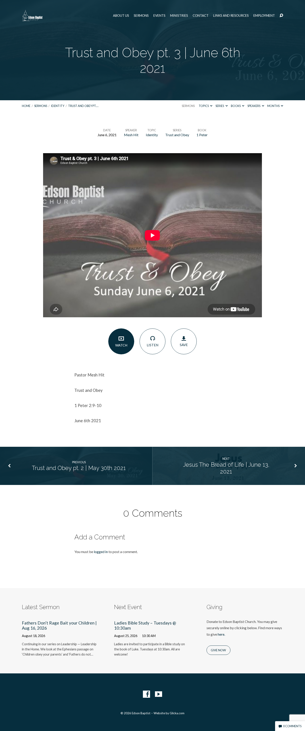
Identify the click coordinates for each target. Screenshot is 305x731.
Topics (204, 106)
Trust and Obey (177, 135)
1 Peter (202, 135)
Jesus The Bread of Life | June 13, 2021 (226, 468)
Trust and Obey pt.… (83, 106)
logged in (101, 551)
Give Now (218, 650)
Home (26, 106)
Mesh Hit (131, 135)
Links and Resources (231, 15)
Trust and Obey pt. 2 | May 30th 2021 (79, 468)
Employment (264, 15)
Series (219, 106)
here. (221, 634)
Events (159, 15)
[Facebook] (146, 694)
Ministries (179, 15)
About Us (121, 15)
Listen (152, 345)
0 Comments (292, 726)
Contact (201, 15)
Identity (57, 106)
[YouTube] (158, 694)
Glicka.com (177, 713)
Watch (121, 345)
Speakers (254, 106)
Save (184, 345)
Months (273, 106)
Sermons (141, 15)
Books (236, 106)
